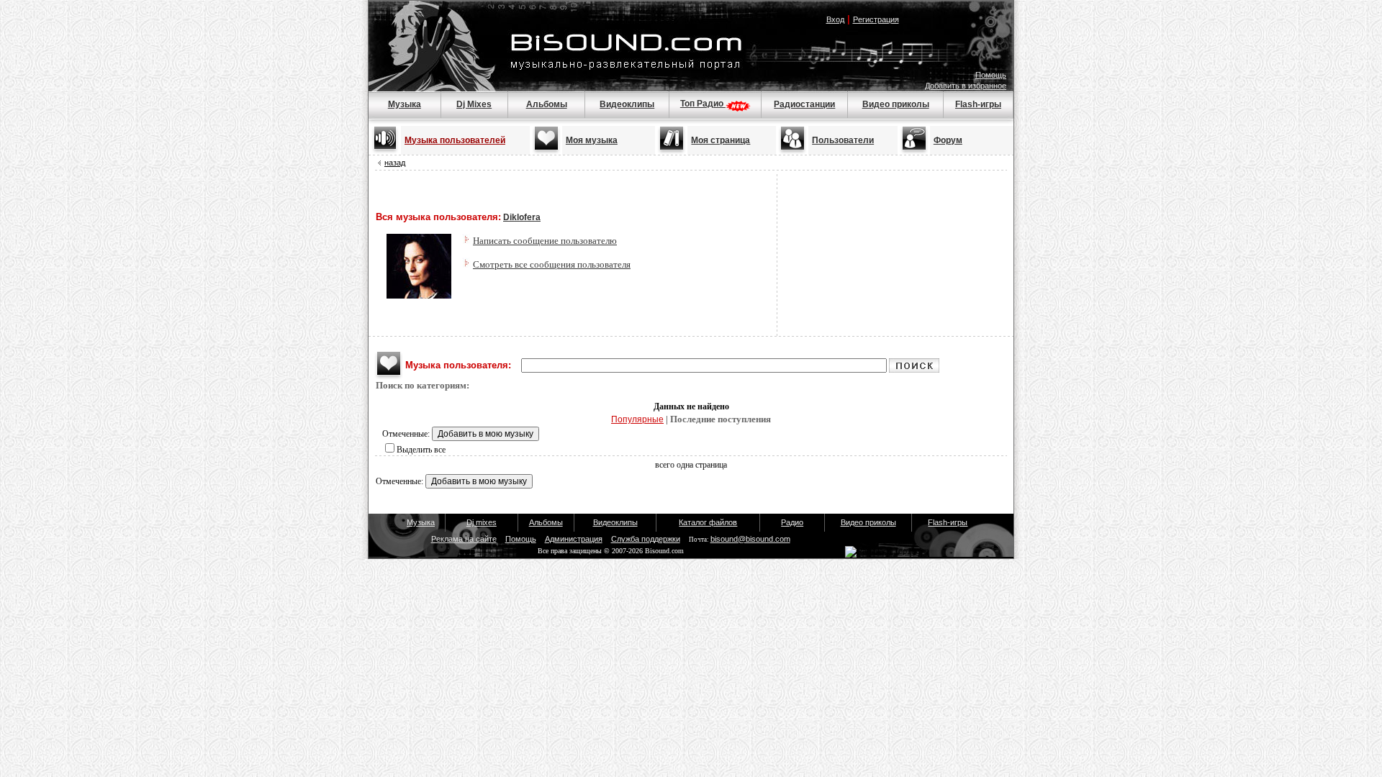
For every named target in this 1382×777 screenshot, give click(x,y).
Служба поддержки (645, 539)
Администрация (573, 539)
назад (394, 162)
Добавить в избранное (965, 85)
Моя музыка (592, 140)
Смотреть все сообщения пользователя (552, 264)
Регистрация (876, 19)
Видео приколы (895, 104)
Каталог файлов (708, 522)
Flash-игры (978, 104)
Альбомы (546, 104)
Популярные (637, 419)
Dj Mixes (474, 104)
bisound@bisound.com (750, 539)
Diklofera (522, 217)
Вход (835, 19)
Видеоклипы (627, 104)
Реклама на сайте (464, 539)
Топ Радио (703, 104)
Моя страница (720, 140)
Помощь (990, 75)
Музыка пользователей (455, 140)
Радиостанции (804, 104)
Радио (792, 522)
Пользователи (843, 140)
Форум (948, 140)
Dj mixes (481, 522)
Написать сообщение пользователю (545, 240)
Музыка (404, 104)
